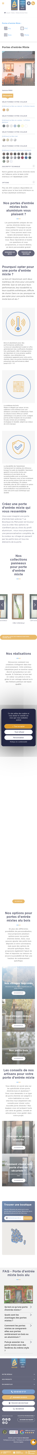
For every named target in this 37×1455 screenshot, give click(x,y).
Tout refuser (19, 732)
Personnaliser (18, 737)
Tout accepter (19, 726)
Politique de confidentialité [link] (18, 742)
